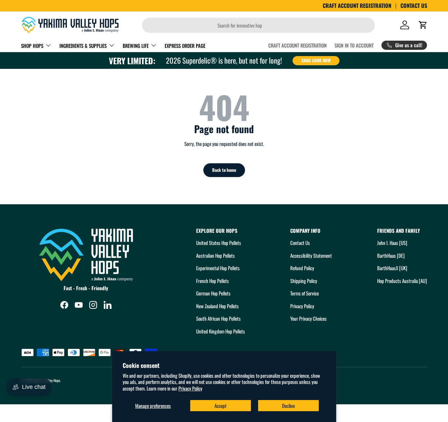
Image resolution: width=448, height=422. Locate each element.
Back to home (224, 170)
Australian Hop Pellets (215, 255)
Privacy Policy (190, 388)
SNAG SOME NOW (316, 60)
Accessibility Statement (311, 255)
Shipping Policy (303, 280)
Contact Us (300, 242)
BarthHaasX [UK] (392, 267)
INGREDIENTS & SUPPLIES (83, 45)
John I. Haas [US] (392, 242)
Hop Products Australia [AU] (402, 280)
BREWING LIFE (136, 45)
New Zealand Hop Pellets (217, 306)
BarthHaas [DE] (391, 255)
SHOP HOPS (32, 45)
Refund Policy (302, 267)
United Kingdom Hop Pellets (220, 331)
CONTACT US (413, 6)
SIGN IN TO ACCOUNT (354, 45)
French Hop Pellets (212, 280)
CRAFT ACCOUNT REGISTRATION (357, 6)
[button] (423, 25)
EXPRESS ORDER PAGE (185, 45)
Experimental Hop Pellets (218, 267)
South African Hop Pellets (218, 318)
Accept (220, 405)
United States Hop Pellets (218, 242)
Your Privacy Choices (308, 318)
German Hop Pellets (213, 293)
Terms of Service (304, 293)
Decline (288, 405)
